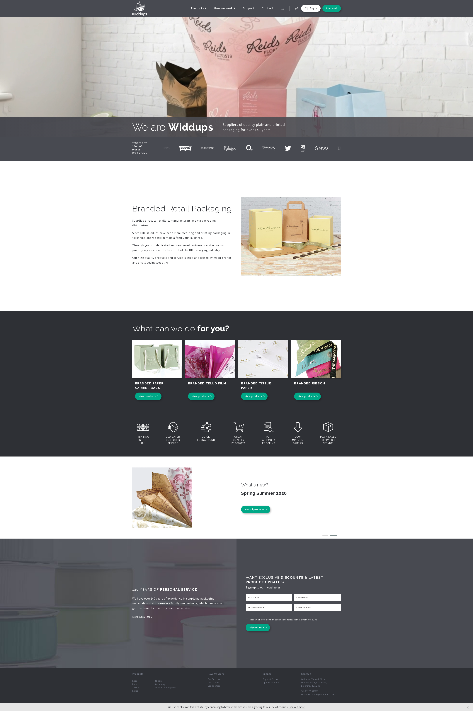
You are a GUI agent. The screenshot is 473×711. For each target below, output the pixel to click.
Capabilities (214, 685)
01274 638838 (311, 691)
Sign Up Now (256, 627)
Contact (267, 8)
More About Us (141, 616)
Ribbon (158, 680)
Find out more (297, 707)
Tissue (135, 687)
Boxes (135, 690)
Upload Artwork (271, 682)
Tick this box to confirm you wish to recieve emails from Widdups (283, 619)
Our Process (214, 679)
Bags (134, 680)
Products (197, 8)
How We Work (223, 8)
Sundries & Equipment (165, 687)
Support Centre (270, 679)
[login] (296, 9)
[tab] (326, 535)
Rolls (134, 684)
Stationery (159, 684)
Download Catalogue (257, 512)
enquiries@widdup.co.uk (321, 694)
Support (248, 8)
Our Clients (213, 682)
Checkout (331, 8)
